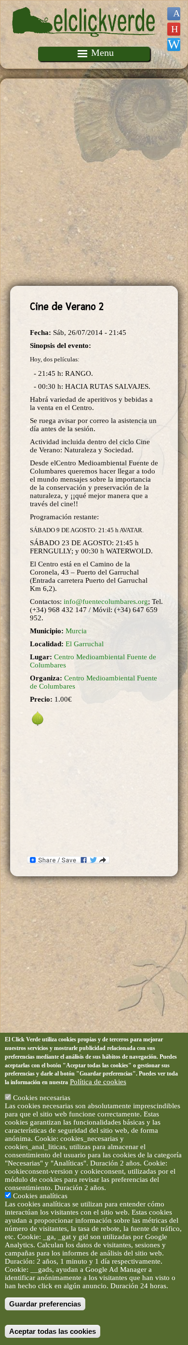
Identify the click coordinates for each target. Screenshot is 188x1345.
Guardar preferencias (45, 1304)
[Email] (173, 44)
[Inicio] (85, 42)
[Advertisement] (94, 182)
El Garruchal (85, 644)
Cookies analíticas (40, 1196)
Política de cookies (98, 1082)
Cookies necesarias (41, 1098)
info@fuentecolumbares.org (106, 601)
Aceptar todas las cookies (52, 1331)
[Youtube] (173, 29)
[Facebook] (173, 13)
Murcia (76, 631)
